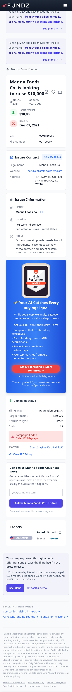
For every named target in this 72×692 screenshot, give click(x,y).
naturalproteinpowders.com (45, 171)
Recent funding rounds (14, 682)
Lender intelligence (56, 682)
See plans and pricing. (49, 21)
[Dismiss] (61, 28)
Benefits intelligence (12, 686)
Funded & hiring (36, 682)
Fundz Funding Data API (39, 672)
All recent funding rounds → (20, 616)
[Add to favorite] (53, 92)
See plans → (50, 28)
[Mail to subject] (60, 92)
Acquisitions (50, 686)
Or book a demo (37, 588)
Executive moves (33, 686)
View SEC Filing (22, 454)
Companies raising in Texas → (21, 611)
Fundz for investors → (54, 616)
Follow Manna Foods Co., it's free (36, 503)
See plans (15, 588)
